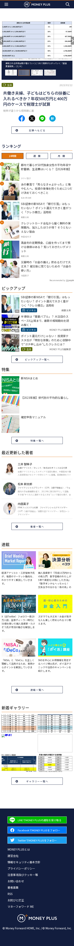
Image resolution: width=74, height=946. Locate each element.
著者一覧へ (37, 526)
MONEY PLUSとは (18, 849)
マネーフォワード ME (20, 907)
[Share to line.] (42, 118)
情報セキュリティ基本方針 (23, 862)
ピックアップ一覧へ (37, 359)
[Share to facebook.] (22, 118)
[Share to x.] (32, 118)
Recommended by (57, 280)
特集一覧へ (37, 440)
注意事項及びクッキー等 (22, 875)
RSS (10, 894)
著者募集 (13, 887)
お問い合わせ (15, 881)
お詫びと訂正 (15, 900)
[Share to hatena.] (52, 118)
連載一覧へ (37, 689)
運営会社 (13, 856)
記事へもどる (37, 130)
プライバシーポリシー (21, 868)
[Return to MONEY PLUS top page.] (37, 4)
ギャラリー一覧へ (37, 781)
